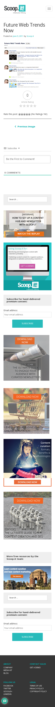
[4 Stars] (27, 114)
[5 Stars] (29, 114)
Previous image (26, 126)
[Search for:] (27, 199)
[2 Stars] (22, 114)
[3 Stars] (24, 114)
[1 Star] (19, 114)
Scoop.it (30, 36)
